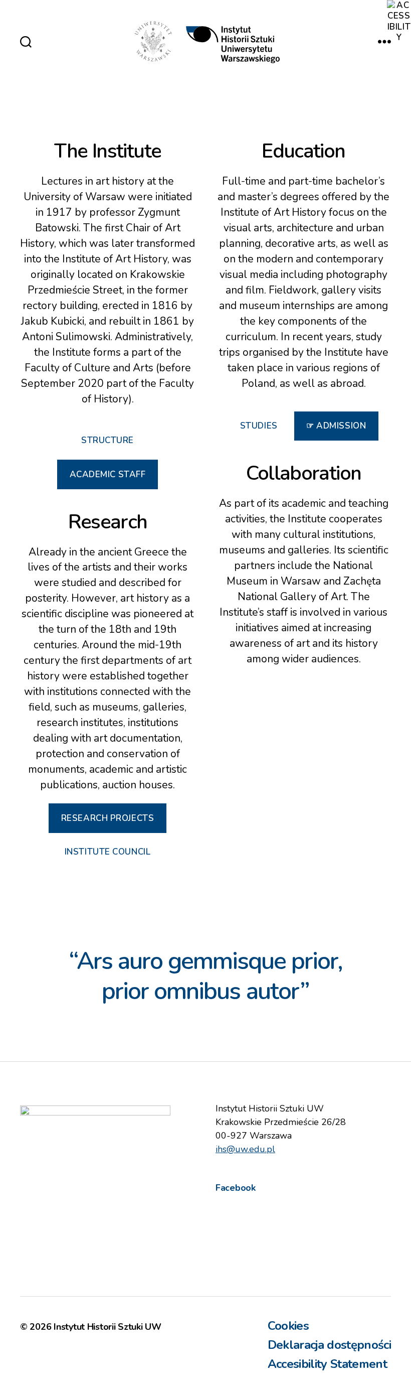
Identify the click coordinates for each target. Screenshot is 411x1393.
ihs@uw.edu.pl (245, 1149)
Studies (259, 426)
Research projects (107, 818)
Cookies (288, 1326)
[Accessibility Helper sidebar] (399, 12)
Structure (107, 440)
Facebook (236, 1188)
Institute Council (108, 852)
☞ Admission (336, 426)
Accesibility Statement (327, 1364)
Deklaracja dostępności (329, 1345)
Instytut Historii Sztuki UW (107, 1327)
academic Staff (108, 474)
